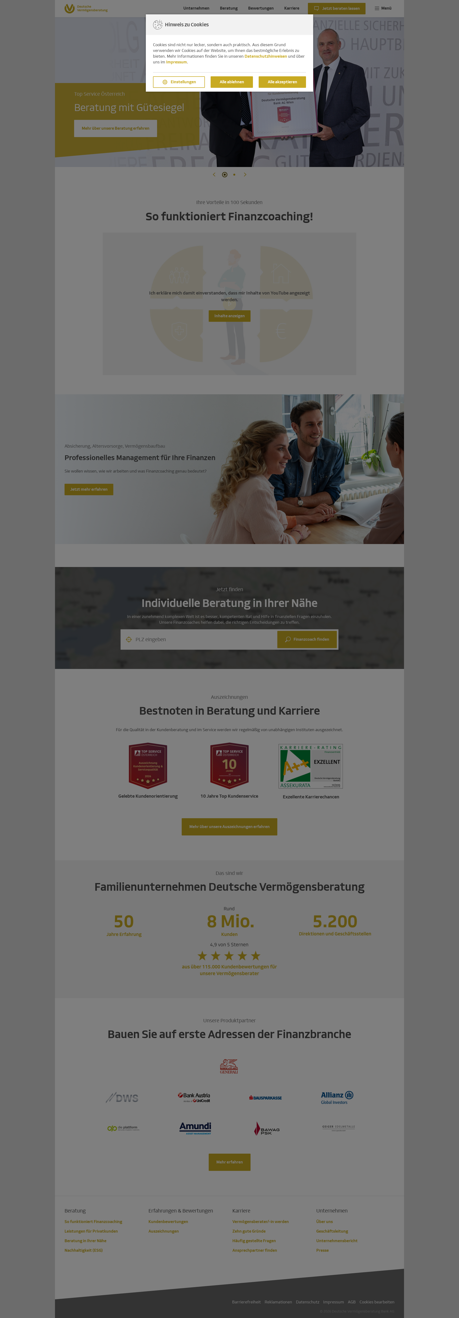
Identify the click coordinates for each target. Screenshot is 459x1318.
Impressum (176, 62)
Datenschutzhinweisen (266, 56)
